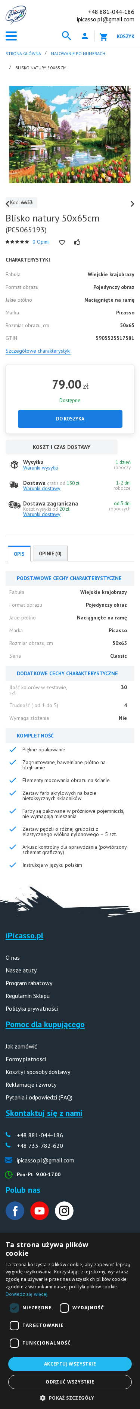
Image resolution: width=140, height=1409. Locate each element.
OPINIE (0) (50, 553)
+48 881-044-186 (111, 11)
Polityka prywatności (32, 1008)
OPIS (19, 554)
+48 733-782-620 (40, 1145)
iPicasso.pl (24, 935)
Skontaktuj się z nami (44, 1113)
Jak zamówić (21, 1046)
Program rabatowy (29, 983)
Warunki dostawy (41, 488)
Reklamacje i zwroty (31, 1084)
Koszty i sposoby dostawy (38, 1071)
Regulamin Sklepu (28, 995)
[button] (70, 1397)
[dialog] (70, 1321)
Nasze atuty (21, 970)
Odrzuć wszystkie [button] (70, 1382)
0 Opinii (41, 241)
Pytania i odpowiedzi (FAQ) (39, 1097)
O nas (13, 957)
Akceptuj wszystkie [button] (70, 1364)
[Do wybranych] (62, 242)
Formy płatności (26, 1059)
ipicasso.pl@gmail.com (105, 19)
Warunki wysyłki (40, 467)
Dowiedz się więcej (26, 1294)
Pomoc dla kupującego (45, 1024)
